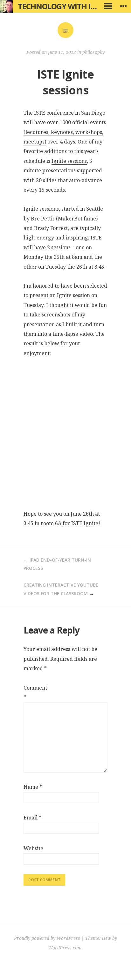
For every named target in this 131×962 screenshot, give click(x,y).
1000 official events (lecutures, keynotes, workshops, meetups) (65, 132)
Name (33, 786)
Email (32, 817)
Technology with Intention (73, 6)
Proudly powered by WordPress (47, 938)
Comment (33, 692)
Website (33, 848)
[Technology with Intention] (6, 6)
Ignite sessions (69, 160)
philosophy (93, 52)
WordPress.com (65, 948)
